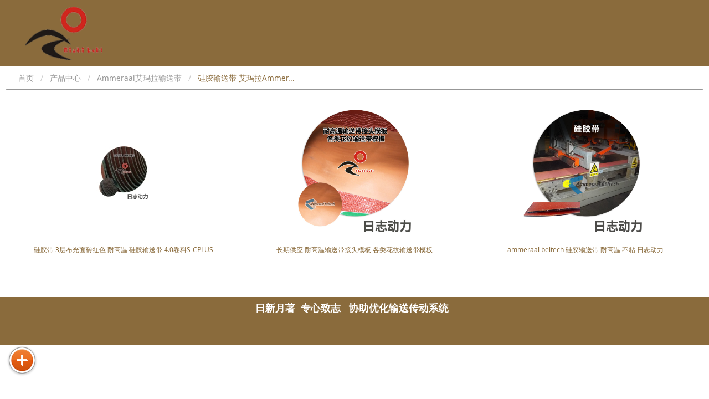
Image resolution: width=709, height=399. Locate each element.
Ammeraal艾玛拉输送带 (139, 78)
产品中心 (65, 78)
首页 (26, 78)
